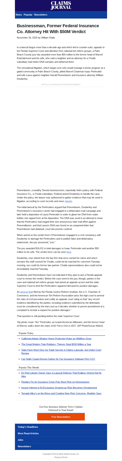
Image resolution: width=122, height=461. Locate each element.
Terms (65, 457)
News (19, 14)
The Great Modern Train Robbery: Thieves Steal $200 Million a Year (56, 344)
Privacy (57, 457)
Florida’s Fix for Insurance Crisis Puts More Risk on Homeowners (55, 382)
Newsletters (40, 14)
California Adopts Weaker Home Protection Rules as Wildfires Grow (56, 338)
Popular (28, 14)
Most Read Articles (28, 433)
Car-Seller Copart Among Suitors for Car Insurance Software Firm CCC (58, 359)
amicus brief (26, 291)
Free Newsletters (61, 417)
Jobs (20, 440)
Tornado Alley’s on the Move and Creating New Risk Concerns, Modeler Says (61, 393)
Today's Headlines (28, 427)
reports (68, 201)
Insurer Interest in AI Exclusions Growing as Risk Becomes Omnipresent (59, 387)
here (69, 252)
